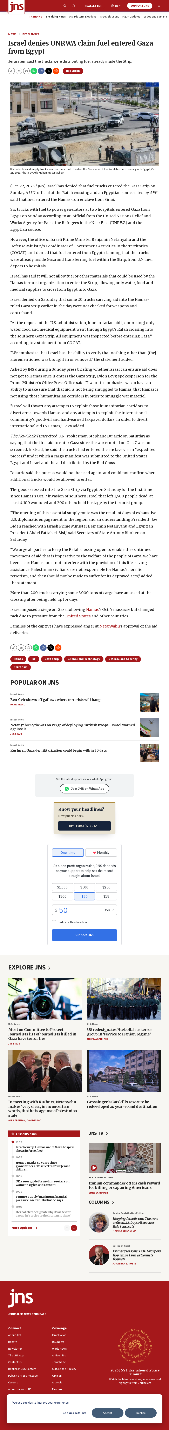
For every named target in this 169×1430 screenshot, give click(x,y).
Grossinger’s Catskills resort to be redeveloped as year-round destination (122, 1104)
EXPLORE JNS (27, 967)
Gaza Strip (52, 659)
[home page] (16, 7)
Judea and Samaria (155, 17)
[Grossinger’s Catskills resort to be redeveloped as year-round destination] (124, 1071)
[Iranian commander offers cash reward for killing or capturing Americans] (125, 1158)
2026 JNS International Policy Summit (135, 1372)
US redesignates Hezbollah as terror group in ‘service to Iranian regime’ (119, 1031)
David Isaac (17, 704)
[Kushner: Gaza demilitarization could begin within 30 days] (149, 753)
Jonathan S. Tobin (124, 1263)
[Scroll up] (67, 1228)
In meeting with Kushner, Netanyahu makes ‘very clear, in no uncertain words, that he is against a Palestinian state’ (42, 1109)
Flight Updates (131, 17)
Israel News (30, 34)
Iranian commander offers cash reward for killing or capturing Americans (124, 1185)
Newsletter (93, 6)
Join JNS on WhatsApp (87, 788)
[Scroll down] (74, 1228)
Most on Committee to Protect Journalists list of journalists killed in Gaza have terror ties (42, 1034)
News (12, 34)
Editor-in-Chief (121, 1246)
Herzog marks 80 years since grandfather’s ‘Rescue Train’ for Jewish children (43, 1166)
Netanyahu (110, 626)
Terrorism (20, 667)
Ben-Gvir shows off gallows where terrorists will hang (55, 700)
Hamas (92, 609)
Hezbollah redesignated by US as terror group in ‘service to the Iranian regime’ (43, 1213)
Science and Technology (84, 659)
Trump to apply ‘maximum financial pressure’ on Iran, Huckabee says (41, 1198)
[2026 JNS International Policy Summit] (135, 1345)
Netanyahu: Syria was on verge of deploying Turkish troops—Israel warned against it (72, 727)
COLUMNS (99, 1202)
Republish (73, 71)
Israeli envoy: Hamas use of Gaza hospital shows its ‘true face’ (45, 1149)
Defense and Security (123, 659)
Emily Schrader (98, 1193)
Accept (107, 1413)
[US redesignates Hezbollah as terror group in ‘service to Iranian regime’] (124, 998)
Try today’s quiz (85, 825)
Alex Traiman (16, 1120)
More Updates (22, 1228)
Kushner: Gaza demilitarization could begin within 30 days (58, 750)
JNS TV (96, 1133)
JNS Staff (16, 734)
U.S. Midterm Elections (82, 17)
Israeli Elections (109, 17)
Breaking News (26, 1134)
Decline (141, 1413)
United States (78, 616)
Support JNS (139, 6)
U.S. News (14, 1024)
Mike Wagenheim (97, 1039)
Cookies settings (74, 1413)
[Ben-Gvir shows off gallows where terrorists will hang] (149, 702)
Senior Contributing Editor (128, 1213)
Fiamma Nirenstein (124, 1231)
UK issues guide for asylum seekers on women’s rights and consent (42, 1183)
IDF (34, 659)
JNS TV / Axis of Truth (101, 1177)
